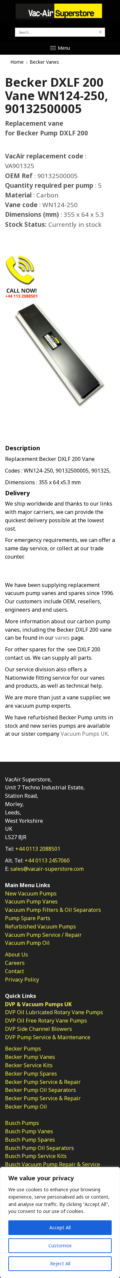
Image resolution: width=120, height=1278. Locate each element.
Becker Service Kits (29, 1065)
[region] (60, 1222)
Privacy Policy (22, 979)
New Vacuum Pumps (31, 893)
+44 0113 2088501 (37, 848)
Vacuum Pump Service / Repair (43, 934)
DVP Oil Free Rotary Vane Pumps (46, 1020)
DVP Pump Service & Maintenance (47, 1037)
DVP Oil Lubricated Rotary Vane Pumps (54, 1012)
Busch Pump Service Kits (36, 1156)
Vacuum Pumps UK (84, 733)
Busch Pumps (22, 1123)
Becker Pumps (23, 1048)
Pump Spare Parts (27, 918)
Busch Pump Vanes (29, 1131)
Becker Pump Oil (26, 1106)
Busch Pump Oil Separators (39, 1148)
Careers (15, 963)
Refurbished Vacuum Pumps (40, 926)
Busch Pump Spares (30, 1139)
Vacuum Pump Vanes (31, 901)
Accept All (60, 1227)
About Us (16, 954)
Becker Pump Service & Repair (43, 1082)
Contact (14, 971)
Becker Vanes (44, 62)
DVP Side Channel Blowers (38, 1029)
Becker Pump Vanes (30, 1057)
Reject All (60, 1263)
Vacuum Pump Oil (27, 942)
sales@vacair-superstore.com (47, 868)
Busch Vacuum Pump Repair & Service (52, 1164)
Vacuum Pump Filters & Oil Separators (53, 909)
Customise (60, 1245)
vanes (62, 637)
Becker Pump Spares (31, 1073)
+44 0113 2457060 (47, 860)
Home (17, 62)
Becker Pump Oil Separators (40, 1090)
